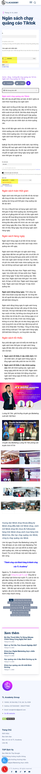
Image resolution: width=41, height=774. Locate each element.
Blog (9, 77)
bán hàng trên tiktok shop (23, 600)
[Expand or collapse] (36, 90)
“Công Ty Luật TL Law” (19, 575)
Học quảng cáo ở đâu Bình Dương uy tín (20, 659)
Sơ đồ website (9, 713)
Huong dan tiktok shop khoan (20, 615)
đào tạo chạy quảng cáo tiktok (20, 610)
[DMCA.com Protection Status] (8, 722)
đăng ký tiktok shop (31, 607)
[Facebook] (11, 771)
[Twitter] (25, 771)
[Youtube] (29, 771)
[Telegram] (16, 771)
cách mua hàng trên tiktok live (20, 605)
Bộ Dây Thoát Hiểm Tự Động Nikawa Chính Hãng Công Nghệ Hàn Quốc (18, 638)
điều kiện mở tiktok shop (20, 612)
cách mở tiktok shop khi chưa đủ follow (20, 602)
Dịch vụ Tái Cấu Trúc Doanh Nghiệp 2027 (20, 645)
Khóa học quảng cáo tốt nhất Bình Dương (18, 666)
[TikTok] (20, 771)
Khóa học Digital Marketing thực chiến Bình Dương (19, 652)
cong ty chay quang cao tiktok (13, 607)
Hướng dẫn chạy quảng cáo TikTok (24, 77)
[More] (28, 83)
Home (4, 77)
